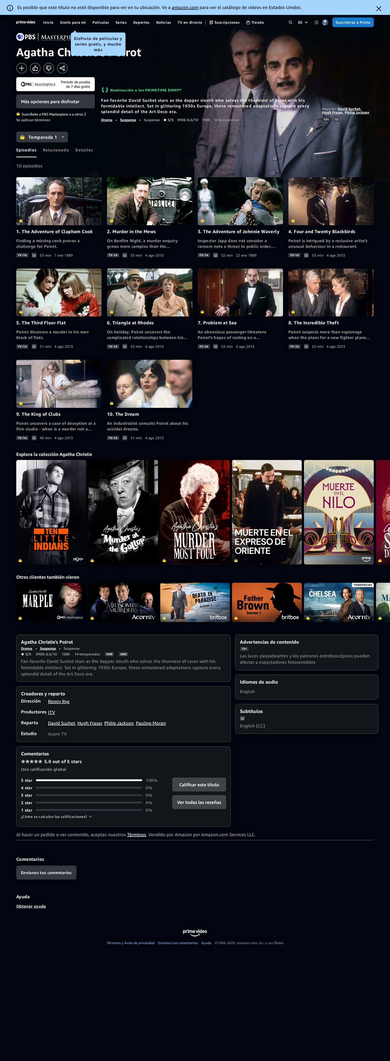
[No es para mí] (48, 68)
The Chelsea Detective (339, 602)
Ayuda (206, 943)
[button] (56, 816)
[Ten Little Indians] (51, 512)
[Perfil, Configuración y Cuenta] (325, 22)
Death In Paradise (195, 602)
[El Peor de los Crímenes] (195, 512)
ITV (51, 712)
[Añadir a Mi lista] (21, 68)
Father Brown (267, 602)
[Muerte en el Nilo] (339, 512)
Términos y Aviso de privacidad (131, 943)
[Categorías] (316, 22)
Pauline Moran (151, 723)
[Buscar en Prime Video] (290, 22)
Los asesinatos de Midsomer (123, 602)
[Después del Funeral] (123, 512)
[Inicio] (25, 22)
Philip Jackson (357, 112)
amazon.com (185, 7)
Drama (106, 120)
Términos (136, 834)
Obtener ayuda (31, 906)
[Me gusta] (35, 68)
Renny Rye (59, 701)
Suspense (128, 120)
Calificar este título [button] (199, 784)
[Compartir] (62, 68)
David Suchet (349, 109)
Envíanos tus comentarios (178, 943)
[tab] (26, 149)
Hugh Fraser (332, 112)
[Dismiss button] (379, 8)
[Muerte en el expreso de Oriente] (267, 512)
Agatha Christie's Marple (51, 602)
